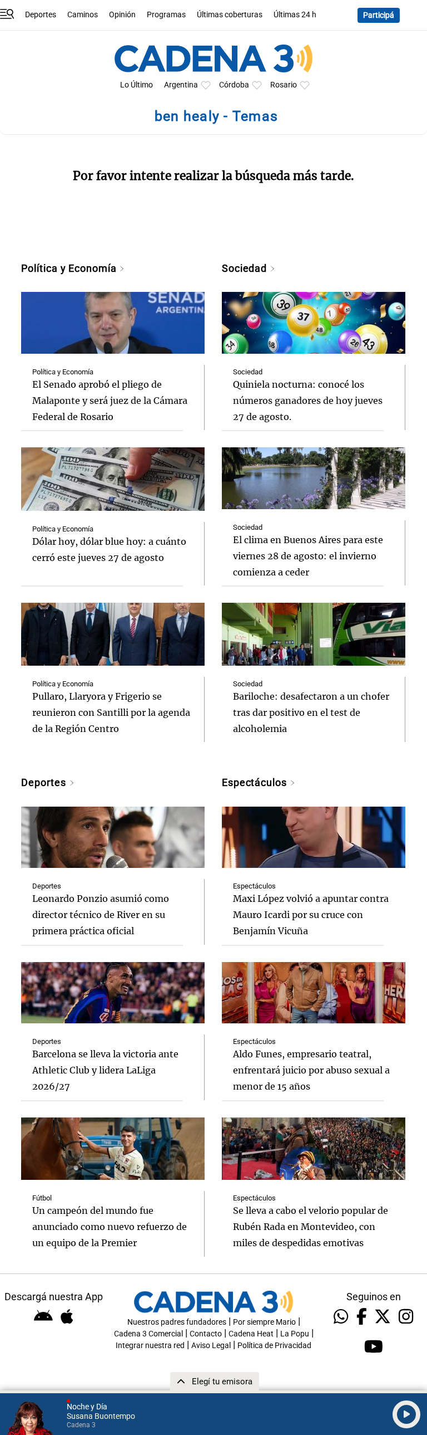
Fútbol (42, 1198)
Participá (378, 15)
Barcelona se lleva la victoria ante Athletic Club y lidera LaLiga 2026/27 (105, 1070)
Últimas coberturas (229, 14)
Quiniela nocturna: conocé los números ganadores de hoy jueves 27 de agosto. (308, 400)
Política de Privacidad (274, 1345)
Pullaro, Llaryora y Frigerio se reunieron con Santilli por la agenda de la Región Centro (111, 712)
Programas (166, 14)
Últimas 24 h (295, 14)
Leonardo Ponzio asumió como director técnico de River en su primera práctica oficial (100, 914)
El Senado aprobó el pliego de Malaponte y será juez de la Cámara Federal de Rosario (109, 400)
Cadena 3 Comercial (148, 1334)
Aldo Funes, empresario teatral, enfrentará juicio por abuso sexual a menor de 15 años (311, 1070)
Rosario (283, 85)
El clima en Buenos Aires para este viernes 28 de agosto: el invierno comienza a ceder (308, 556)
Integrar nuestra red (150, 1345)
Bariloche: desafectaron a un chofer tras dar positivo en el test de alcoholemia (311, 712)
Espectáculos (256, 782)
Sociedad (246, 268)
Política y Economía (70, 268)
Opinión (122, 14)
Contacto (206, 1334)
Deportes (40, 14)
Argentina (181, 85)
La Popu (294, 1334)
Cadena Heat (251, 1334)
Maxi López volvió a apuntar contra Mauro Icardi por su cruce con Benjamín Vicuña (311, 914)
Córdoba (234, 85)
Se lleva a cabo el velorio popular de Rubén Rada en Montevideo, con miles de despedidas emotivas (310, 1226)
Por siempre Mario (264, 1322)
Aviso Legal (211, 1345)
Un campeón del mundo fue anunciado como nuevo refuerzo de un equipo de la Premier (109, 1226)
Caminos (82, 14)
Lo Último (136, 85)
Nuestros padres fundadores (176, 1322)
